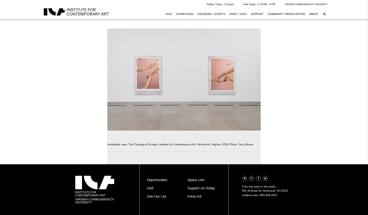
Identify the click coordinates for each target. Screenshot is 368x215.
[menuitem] (169, 14)
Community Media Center (286, 14)
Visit (169, 14)
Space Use (195, 180)
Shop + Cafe (238, 14)
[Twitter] (244, 178)
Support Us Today (201, 188)
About (313, 14)
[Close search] (356, 13)
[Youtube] (265, 178)
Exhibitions (184, 14)
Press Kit (194, 196)
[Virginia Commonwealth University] (306, 4)
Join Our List (156, 196)
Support (257, 14)
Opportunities (157, 180)
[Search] (324, 14)
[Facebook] (258, 178)
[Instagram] (251, 178)
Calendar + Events (211, 14)
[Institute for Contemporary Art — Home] (76, 12)
